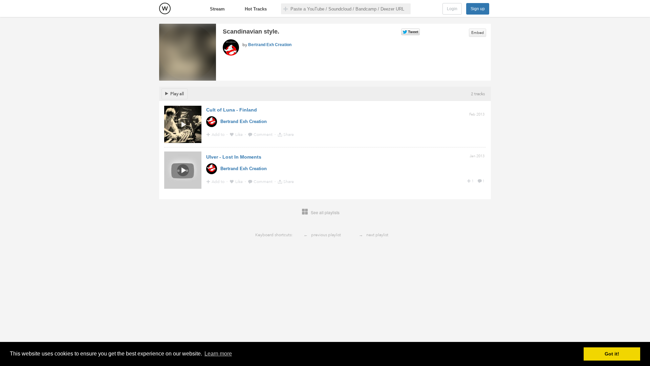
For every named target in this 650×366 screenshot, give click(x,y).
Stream (217, 9)
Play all (177, 94)
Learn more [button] (218, 354)
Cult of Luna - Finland (231, 110)
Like (239, 134)
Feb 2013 (476, 114)
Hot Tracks (256, 9)
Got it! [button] (612, 354)
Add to (218, 134)
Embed (477, 32)
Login (452, 8)
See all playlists (325, 212)
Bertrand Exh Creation (269, 44)
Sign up (478, 8)
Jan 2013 (477, 156)
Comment (264, 134)
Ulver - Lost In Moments (233, 157)
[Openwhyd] (165, 8)
